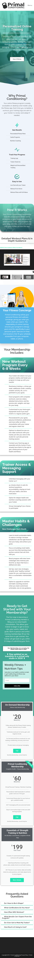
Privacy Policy (24, 955)
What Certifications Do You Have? (17, 908)
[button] (2, 259)
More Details (17, 880)
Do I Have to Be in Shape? (14, 903)
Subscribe (17, 686)
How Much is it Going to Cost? (15, 927)
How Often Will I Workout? (14, 912)
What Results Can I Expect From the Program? (17, 917)
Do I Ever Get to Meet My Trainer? (17, 923)
